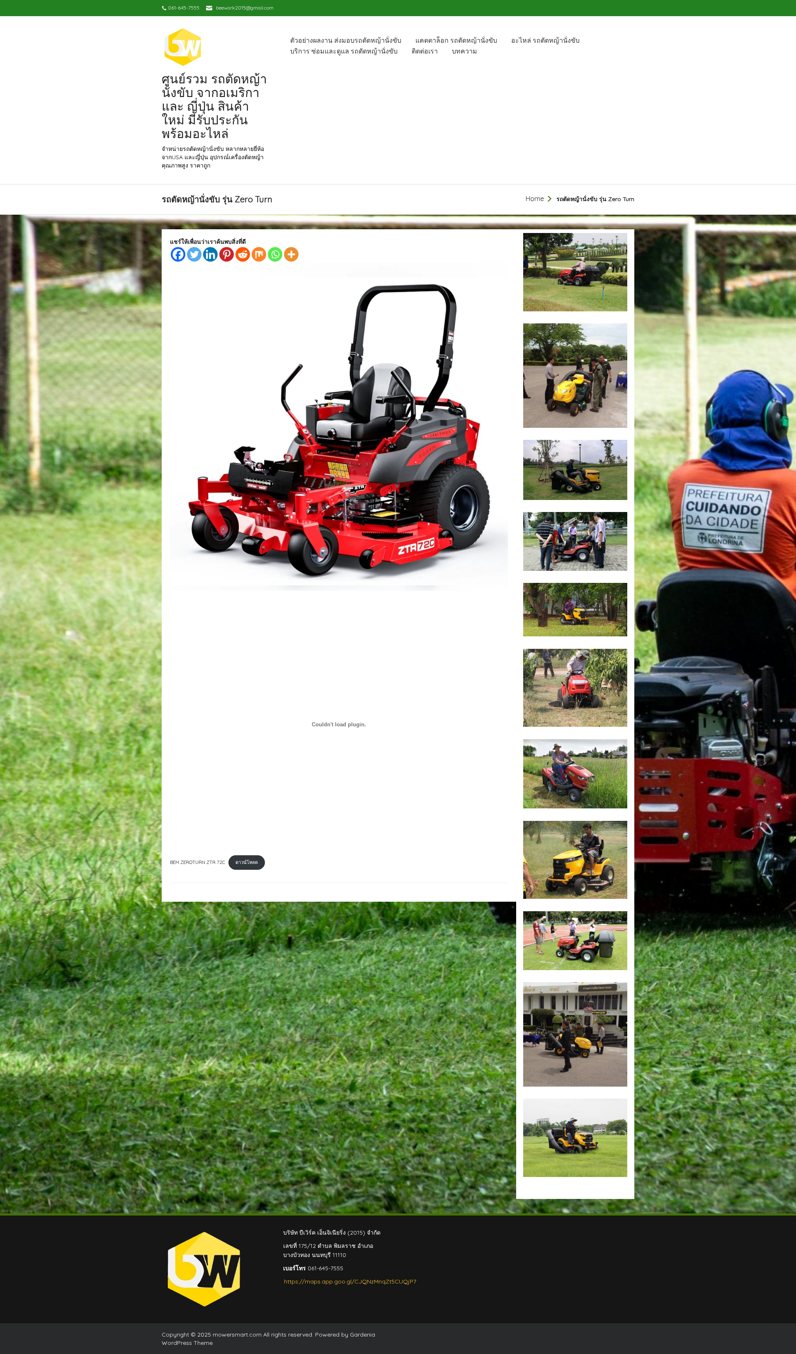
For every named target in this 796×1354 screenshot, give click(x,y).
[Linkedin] (210, 254)
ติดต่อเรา (425, 51)
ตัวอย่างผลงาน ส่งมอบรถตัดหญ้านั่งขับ (345, 40)
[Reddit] (242, 254)
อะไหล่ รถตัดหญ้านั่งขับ (545, 40)
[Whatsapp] (275, 254)
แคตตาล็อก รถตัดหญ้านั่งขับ (456, 40)
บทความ (464, 51)
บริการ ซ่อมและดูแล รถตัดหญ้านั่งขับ (344, 51)
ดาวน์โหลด (246, 862)
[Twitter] (194, 254)
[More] (291, 254)
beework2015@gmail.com (245, 8)
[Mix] (259, 254)
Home (535, 198)
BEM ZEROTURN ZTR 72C (197, 862)
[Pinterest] (226, 254)
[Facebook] (178, 254)
